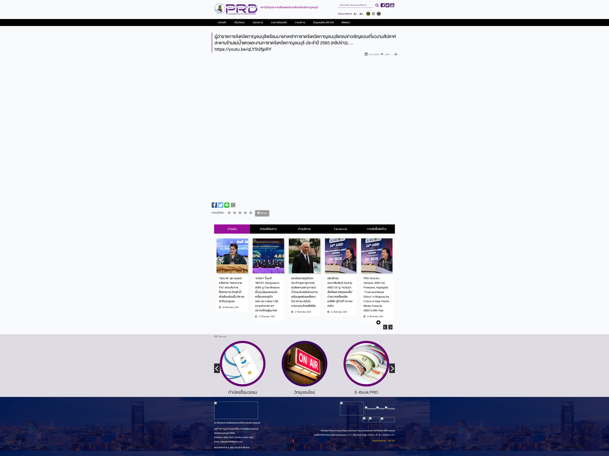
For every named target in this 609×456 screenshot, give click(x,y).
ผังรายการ (258, 22)
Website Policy (327, 430)
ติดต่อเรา (346, 22)
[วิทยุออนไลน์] (242, 363)
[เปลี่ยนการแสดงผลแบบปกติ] (374, 14)
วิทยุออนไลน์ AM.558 (323, 22)
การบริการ (300, 22)
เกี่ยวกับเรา (239, 22)
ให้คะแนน (263, 213)
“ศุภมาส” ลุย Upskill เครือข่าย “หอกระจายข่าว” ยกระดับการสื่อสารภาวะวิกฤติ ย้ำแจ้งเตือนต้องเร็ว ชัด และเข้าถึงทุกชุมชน (232, 290)
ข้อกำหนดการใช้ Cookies (384, 430)
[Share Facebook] (214, 205)
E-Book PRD (304, 392)
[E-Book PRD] (304, 363)
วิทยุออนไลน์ (242, 392)
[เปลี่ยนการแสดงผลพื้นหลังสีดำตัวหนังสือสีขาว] (379, 14)
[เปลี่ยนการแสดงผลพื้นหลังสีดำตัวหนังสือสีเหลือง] (369, 14)
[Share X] (220, 205)
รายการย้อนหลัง (279, 22)
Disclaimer (368, 430)
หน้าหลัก (222, 22)
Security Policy (355, 430)
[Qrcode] (233, 205)
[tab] (232, 229)
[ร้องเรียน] (366, 363)
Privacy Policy (341, 430)
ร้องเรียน (366, 392)
